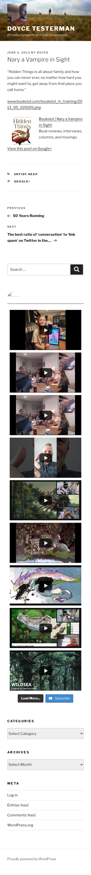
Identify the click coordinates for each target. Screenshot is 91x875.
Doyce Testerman (41, 28)
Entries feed (17, 805)
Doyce (43, 52)
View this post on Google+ (29, 148)
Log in (12, 795)
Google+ (22, 181)
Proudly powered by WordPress (31, 859)
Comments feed (21, 815)
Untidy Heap (26, 174)
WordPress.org (20, 825)
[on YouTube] (45, 298)
